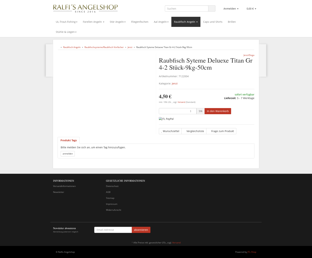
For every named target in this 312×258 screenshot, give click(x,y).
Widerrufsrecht (113, 209)
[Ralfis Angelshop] (85, 8)
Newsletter (58, 192)
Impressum (111, 203)
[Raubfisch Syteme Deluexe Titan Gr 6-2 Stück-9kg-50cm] (262, 60)
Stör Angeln (117, 21)
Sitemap (110, 198)
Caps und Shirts (212, 21)
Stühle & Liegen (65, 32)
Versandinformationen (64, 186)
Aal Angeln (160, 21)
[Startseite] (58, 47)
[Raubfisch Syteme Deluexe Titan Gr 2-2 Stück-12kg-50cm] (49, 60)
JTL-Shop (252, 251)
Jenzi (175, 83)
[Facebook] (257, 230)
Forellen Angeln (93, 21)
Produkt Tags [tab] (68, 140)
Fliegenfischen (139, 21)
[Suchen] (212, 8)
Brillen (232, 21)
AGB (108, 192)
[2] (166, 119)
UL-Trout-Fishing (66, 21)
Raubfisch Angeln (185, 21)
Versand (182, 102)
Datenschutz (112, 186)
